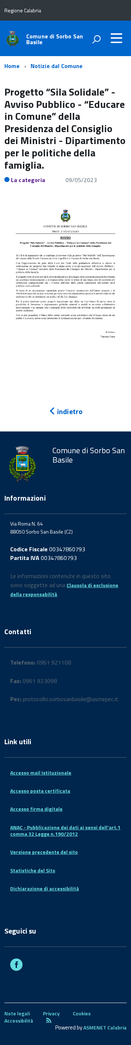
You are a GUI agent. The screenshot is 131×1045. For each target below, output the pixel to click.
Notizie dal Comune (57, 66)
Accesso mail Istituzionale (40, 772)
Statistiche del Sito (32, 870)
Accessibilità (18, 1020)
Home (12, 66)
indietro (69, 411)
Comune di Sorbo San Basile (54, 39)
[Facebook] (16, 965)
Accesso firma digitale (36, 809)
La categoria (28, 180)
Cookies (82, 1013)
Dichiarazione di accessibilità (44, 888)
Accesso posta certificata (40, 791)
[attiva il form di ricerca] (96, 39)
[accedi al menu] (116, 38)
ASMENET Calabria (105, 1027)
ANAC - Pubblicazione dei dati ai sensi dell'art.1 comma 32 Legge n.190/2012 (65, 830)
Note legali (17, 1013)
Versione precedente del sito (44, 852)
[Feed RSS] (48, 1020)
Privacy (51, 1013)
